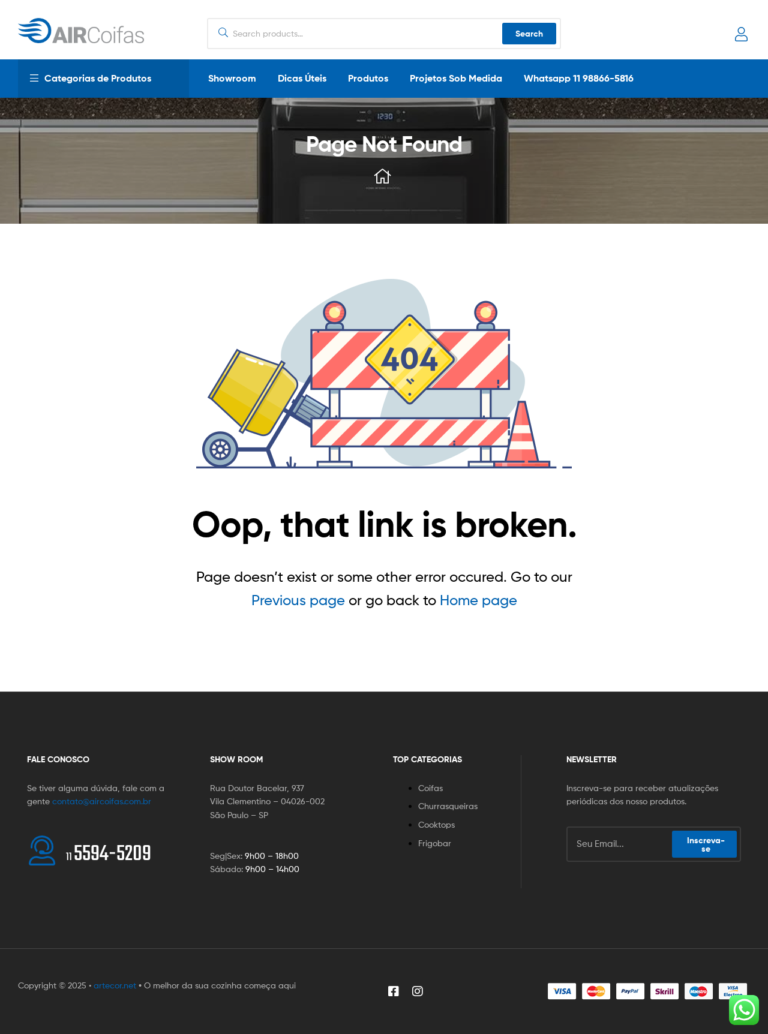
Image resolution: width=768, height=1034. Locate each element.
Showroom (232, 78)
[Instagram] (418, 991)
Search (529, 33)
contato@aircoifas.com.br (101, 801)
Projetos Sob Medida (456, 78)
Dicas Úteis (302, 78)
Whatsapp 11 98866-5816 (579, 78)
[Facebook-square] (394, 991)
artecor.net (115, 985)
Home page (478, 600)
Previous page (298, 600)
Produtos (368, 78)
